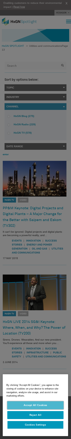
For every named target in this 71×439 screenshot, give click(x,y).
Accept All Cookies (35, 405)
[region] (35, 405)
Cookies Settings (35, 424)
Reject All (35, 415)
